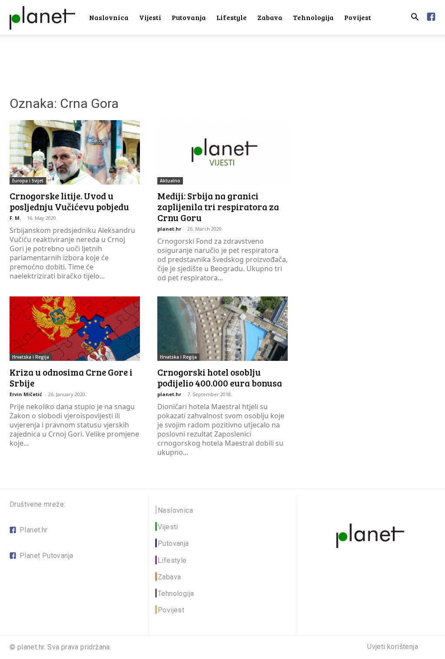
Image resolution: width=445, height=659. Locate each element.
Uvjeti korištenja (392, 647)
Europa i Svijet (27, 181)
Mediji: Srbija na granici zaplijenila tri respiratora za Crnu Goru (218, 206)
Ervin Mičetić (26, 394)
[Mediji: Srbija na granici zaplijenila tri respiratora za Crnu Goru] (222, 152)
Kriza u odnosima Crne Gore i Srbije (71, 377)
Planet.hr (34, 530)
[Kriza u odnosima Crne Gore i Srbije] (75, 328)
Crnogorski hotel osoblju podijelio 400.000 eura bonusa (219, 377)
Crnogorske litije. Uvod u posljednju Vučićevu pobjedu (69, 201)
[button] (414, 18)
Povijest (357, 17)
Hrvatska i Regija (30, 357)
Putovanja (189, 17)
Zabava (269, 17)
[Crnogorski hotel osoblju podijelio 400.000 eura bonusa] (222, 328)
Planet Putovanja (46, 555)
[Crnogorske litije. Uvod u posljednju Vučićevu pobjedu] (75, 152)
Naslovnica (109, 17)
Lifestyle (231, 17)
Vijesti (150, 17)
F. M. (15, 218)
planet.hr (169, 228)
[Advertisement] (222, 58)
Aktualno (170, 181)
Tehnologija (313, 17)
